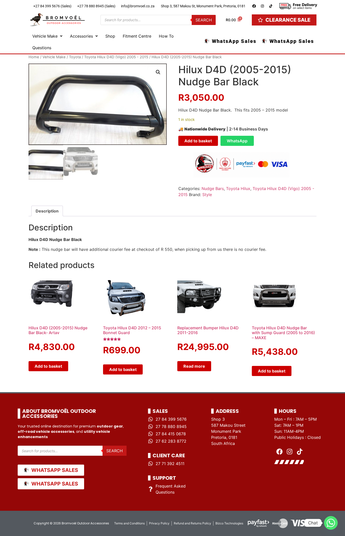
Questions (41, 47)
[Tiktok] (270, 6)
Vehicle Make (45, 36)
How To (166, 36)
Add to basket (198, 140)
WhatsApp (237, 140)
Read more (194, 366)
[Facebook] (254, 6)
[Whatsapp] (331, 523)
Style (207, 194)
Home (34, 57)
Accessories (81, 36)
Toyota (75, 57)
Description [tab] (47, 210)
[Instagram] (262, 6)
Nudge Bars (213, 188)
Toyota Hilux (238, 188)
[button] (47, 36)
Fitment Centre (137, 36)
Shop (110, 36)
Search (203, 19)
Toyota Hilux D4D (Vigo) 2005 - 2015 (116, 57)
